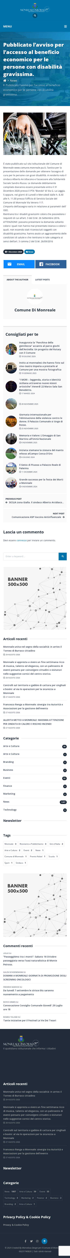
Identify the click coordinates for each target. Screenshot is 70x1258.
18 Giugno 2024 (28, 356)
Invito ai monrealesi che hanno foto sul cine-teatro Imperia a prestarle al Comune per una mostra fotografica (41, 366)
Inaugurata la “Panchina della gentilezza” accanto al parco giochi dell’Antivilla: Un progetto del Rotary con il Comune (40, 347)
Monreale (10, 844)
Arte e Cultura (11, 746)
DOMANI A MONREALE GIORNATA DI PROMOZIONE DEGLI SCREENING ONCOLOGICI (34, 977)
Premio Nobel (37, 856)
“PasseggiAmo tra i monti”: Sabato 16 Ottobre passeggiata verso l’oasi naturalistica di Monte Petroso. (30, 960)
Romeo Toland (10, 1017)
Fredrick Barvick (11, 987)
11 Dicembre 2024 (29, 472)
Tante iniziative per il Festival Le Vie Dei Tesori (29, 1020)
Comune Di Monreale (35, 310)
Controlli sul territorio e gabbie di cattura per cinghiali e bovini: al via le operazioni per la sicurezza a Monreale (34, 689)
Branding (8, 761)
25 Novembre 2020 (29, 428)
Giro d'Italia (56, 844)
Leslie (6, 953)
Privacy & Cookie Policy (16, 1224)
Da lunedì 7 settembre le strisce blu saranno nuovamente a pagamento (28, 992)
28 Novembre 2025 (29, 404)
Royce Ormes (9, 1002)
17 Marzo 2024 (28, 393)
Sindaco (21, 862)
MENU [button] (7, 26)
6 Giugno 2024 (28, 457)
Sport (8, 862)
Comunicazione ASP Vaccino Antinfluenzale (36, 517)
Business (8, 769)
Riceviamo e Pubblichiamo (33, 844)
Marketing (9, 793)
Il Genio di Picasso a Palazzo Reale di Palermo (40, 466)
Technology (10, 809)
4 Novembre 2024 (29, 486)
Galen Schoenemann (13, 972)
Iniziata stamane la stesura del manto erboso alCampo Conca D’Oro (41, 452)
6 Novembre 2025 (29, 442)
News (13, 80)
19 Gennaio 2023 (28, 373)
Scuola (53, 856)
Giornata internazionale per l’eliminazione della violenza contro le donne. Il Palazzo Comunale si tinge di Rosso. (41, 419)
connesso (21, 540)
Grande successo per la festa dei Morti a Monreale (41, 481)
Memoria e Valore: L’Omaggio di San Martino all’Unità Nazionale (40, 437)
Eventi (6, 777)
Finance (7, 785)
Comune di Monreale (16, 856)
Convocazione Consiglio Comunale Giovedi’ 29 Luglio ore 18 (33, 1007)
